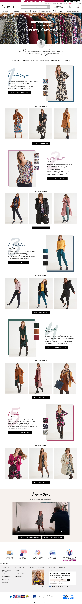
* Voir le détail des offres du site (6, 563)
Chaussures (47, 11)
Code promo (59, 602)
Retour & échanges (6, 571)
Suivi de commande (48, 3)
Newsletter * (69, 3)
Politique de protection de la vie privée (56, 583)
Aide (77, 3)
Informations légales (42, 602)
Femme (26, 11)
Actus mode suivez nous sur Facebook (60, 586)
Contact (80, 3)
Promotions (5, 11)
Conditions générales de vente (19, 602)
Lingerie (35, 11)
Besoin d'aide (5, 582)
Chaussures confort (20, 573)
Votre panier (78, 8)
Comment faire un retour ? (57, 3)
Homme (60, 11)
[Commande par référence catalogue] (53, 6)
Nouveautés (16, 11)
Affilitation (66, 602)
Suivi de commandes (6, 570)
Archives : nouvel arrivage (73, 11)
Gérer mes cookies (51, 602)
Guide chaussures (5, 579)
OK (68, 580)
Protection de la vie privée (32, 602)
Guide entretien (5, 581)
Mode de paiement (6, 576)
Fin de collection (19, 576)
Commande (4, 574)
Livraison (4, 573)
